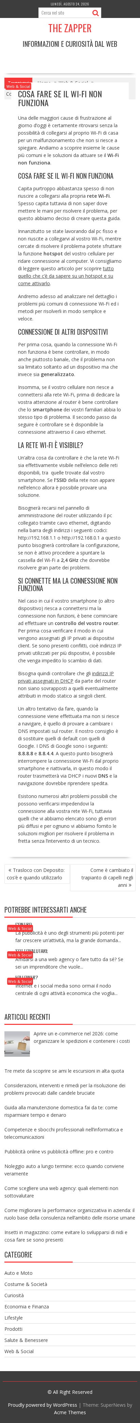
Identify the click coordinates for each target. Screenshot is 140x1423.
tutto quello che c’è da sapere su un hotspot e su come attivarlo (66, 276)
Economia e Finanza (26, 1306)
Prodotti (13, 1329)
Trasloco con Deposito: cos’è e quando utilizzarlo (36, 874)
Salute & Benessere (26, 1340)
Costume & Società (25, 1284)
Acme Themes (70, 1412)
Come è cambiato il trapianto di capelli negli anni (107, 877)
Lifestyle (13, 1317)
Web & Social (18, 86)
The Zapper (70, 28)
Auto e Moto (18, 1273)
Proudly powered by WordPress (42, 1405)
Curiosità (14, 1295)
